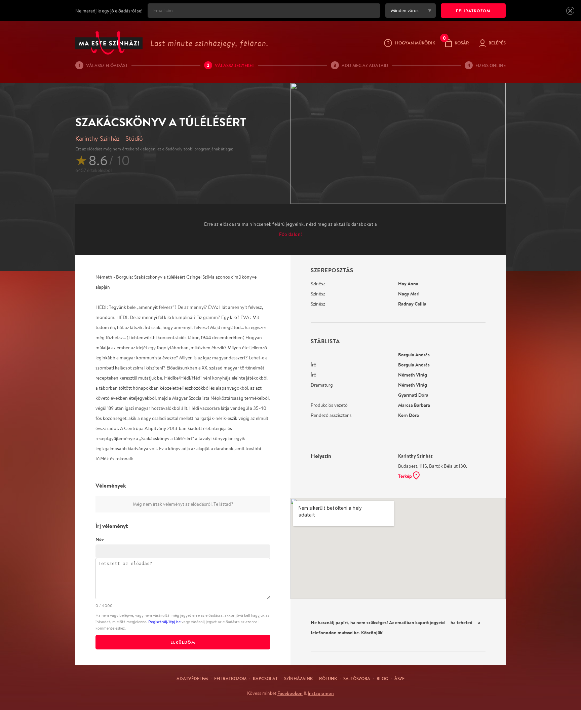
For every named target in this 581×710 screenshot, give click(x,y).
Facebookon (290, 693)
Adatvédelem (192, 678)
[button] (570, 11)
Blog (382, 678)
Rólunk (328, 678)
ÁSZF (399, 678)
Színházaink (298, 678)
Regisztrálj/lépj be (164, 621)
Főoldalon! (290, 234)
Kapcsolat (265, 678)
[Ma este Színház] (109, 43)
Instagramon (321, 693)
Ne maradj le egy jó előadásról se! (109, 11)
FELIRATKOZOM (473, 10)
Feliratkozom (230, 678)
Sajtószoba (356, 678)
